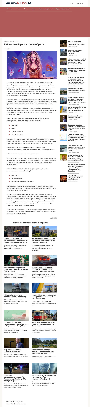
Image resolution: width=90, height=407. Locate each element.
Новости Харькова (73, 65)
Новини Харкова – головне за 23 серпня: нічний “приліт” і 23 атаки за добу (44, 297)
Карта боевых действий (45, 9)
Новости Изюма (72, 142)
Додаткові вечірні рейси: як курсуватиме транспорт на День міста (43, 324)
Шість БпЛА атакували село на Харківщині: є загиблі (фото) (75, 177)
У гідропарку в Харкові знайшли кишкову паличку (76, 89)
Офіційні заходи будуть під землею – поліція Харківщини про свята (77, 108)
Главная (9, 9)
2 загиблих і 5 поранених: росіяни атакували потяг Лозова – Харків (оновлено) (43, 269)
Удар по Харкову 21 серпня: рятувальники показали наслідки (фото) (76, 42)
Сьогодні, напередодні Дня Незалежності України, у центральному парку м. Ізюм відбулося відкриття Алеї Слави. (77, 138)
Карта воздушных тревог (63, 9)
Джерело (53, 218)
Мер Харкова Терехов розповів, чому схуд (13, 350)
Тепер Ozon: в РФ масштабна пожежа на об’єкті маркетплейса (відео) (44, 377)
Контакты (80, 3)
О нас (72, 3)
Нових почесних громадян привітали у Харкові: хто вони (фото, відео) (16, 269)
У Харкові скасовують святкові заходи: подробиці (15, 296)
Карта (33, 9)
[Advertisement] (45, 24)
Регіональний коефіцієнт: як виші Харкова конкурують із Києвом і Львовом (43, 240)
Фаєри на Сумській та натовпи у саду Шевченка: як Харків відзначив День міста (16, 240)
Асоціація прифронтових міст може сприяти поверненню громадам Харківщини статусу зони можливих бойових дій (76, 81)
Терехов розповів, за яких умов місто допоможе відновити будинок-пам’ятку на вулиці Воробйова (76, 168)
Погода (26, 9)
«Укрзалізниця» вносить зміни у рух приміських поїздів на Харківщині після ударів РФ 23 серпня (77, 100)
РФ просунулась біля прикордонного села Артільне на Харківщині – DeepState (16, 324)
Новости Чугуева (72, 46)
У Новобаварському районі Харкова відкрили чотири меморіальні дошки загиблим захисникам (77, 61)
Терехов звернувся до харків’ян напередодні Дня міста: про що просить (43, 351)
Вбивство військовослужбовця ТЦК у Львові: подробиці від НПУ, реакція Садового (15, 378)
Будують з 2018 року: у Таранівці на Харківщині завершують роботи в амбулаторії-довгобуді (76, 157)
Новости (18, 9)
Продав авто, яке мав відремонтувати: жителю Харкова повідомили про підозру (76, 148)
